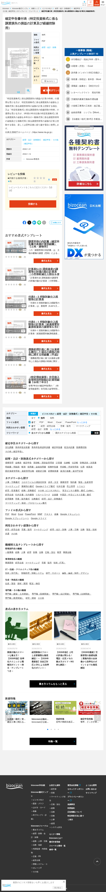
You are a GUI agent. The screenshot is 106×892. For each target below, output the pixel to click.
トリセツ (81, 486)
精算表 (89, 466)
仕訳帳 (75, 462)
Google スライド (39, 518)
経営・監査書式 (12, 490)
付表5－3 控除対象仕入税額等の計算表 (43, 298)
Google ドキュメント (70, 514)
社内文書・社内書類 (24, 494)
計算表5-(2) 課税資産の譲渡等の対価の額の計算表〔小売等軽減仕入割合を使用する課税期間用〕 (43, 272)
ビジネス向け (47, 8)
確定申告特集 (87, 718)
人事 (23, 552)
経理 (29, 552)
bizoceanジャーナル (39, 825)
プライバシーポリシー (75, 798)
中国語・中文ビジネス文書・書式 (75, 494)
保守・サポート (53, 573)
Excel (20, 514)
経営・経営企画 (12, 529)
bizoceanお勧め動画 (41, 718)
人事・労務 (73, 529)
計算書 (59, 462)
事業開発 (9, 562)
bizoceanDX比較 (38, 785)
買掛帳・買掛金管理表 (43, 462)
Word (13, 514)
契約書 (73, 482)
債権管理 (9, 462)
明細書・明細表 (12, 466)
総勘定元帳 (41, 470)
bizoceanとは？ (56, 838)
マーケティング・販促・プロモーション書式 (26, 502)
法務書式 (36, 498)
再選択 (33, 414)
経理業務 (9, 498)
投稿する (32, 204)
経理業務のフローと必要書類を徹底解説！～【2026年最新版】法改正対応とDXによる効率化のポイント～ (40, 660)
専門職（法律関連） (82, 593)
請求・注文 (53, 482)
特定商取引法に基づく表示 (75, 817)
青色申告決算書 (22, 447)
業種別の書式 (27, 486)
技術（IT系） (60, 562)
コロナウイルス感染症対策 (33, 482)
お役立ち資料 (54, 785)
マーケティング (12, 486)
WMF (39, 514)
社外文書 (61, 486)
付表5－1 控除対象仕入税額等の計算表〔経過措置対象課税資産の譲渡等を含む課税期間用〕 (43, 325)
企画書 (55, 494)
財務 (35, 552)
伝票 (82, 466)
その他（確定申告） (14, 451)
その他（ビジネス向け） (49, 490)
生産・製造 (10, 583)
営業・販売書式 (22, 498)
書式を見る (46, 261)
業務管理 (64, 482)
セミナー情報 (54, 834)
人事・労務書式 (12, 482)
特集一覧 (53, 741)
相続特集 (60, 718)
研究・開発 (31, 597)
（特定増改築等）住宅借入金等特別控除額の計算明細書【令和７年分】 (43, 379)
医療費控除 (81, 447)
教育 (59, 552)
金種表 (18, 462)
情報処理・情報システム (32, 573)
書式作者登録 (54, 841)
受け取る (57, 888)
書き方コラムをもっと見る (53, 684)
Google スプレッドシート (17, 518)
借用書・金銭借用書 (36, 466)
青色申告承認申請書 (41, 447)
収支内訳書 (69, 447)
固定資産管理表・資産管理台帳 (19, 470)
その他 (14, 533)
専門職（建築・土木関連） (17, 593)
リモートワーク (43, 494)
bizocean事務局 (32, 159)
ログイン (90, 5)
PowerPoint (30, 514)
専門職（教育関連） (14, 597)
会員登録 (96, 5)
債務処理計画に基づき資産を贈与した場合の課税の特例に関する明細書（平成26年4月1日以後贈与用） (43, 353)
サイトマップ (91, 792)
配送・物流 (34, 583)
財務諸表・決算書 (88, 462)
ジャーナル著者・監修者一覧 (57, 847)
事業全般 (67, 552)
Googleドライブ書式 (45, 486)
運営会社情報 (73, 785)
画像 (56, 514)
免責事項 (71, 804)
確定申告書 (57, 447)
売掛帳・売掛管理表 (69, 466)
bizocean (6, 8)
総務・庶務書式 (28, 490)
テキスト (48, 514)
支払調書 (9, 447)
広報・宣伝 (50, 552)
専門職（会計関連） (61, 593)
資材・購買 (22, 583)
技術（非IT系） (12, 573)
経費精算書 (53, 470)
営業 (44, 562)
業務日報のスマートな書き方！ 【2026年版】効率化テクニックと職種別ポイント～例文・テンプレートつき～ (15, 661)
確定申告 (77, 8)
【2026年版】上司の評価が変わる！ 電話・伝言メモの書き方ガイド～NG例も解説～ (65, 658)
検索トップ (35, 8)
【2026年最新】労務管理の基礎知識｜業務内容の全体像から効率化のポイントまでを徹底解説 (89, 660)
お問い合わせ (91, 789)
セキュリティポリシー (75, 791)
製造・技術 (91, 529)
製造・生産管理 (85, 482)
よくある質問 (91, 785)
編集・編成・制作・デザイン (75, 573)
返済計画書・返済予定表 (71, 470)
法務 (82, 529)
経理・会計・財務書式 (63, 8)
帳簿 (23, 466)
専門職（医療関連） (41, 593)
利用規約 (71, 808)
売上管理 (71, 486)
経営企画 (9, 494)
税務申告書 (53, 466)
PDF (7, 514)
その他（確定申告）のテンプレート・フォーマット (21, 11)
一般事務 (9, 552)
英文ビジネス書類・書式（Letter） (78, 490)
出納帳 (67, 462)
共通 (7, 533)
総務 (17, 552)
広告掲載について (74, 811)
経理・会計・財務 (49, 47)
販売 (50, 562)
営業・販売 (26, 529)
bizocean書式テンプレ (20, 8)
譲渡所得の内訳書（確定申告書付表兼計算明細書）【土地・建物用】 (43, 243)
